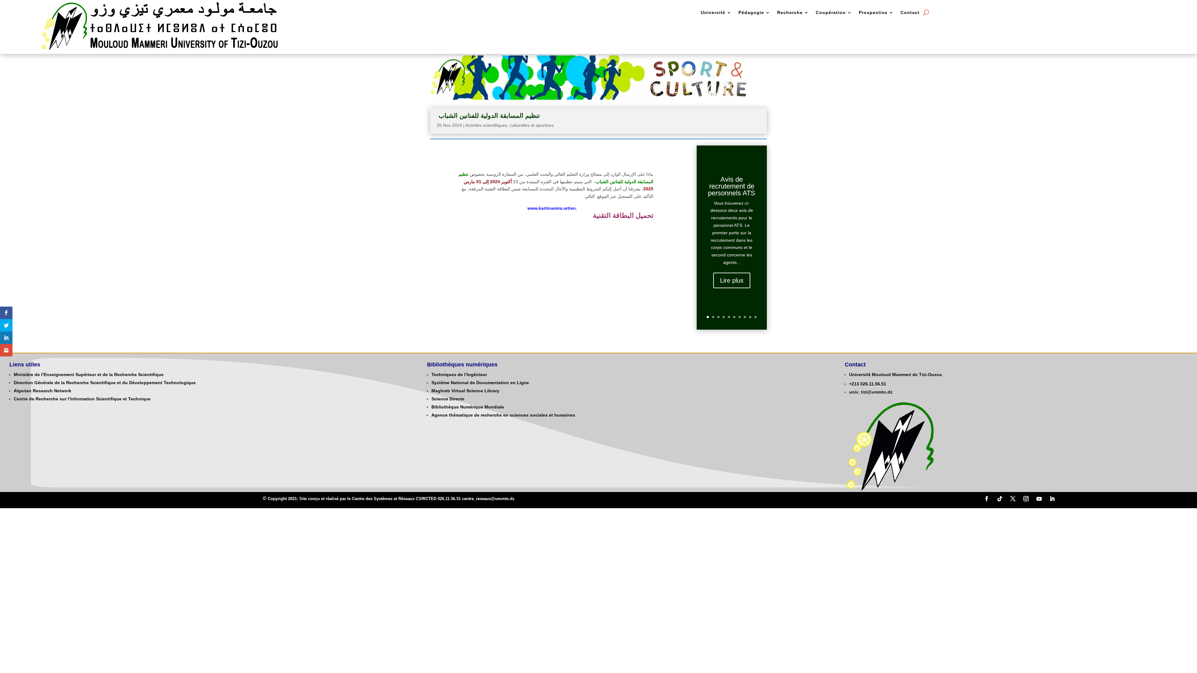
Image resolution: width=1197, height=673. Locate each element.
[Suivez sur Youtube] (1039, 499)
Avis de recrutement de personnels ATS (731, 186)
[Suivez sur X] (1012, 499)
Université (713, 12)
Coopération (831, 12)
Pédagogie (751, 12)
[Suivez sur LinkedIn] (1052, 499)
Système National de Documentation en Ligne (480, 382)
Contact (910, 12)
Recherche (790, 12)
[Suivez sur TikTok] (999, 499)
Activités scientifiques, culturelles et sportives (509, 125)
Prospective (873, 12)
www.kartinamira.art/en (551, 208)
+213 (854, 383)
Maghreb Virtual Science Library (465, 390)
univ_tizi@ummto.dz (870, 391)
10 (755, 317)
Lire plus (731, 280)
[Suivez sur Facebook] (986, 499)
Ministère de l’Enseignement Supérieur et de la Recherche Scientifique (89, 374)
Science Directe (447, 398)
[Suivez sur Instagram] (1026, 499)
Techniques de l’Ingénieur (459, 374)
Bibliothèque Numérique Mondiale (467, 406)
